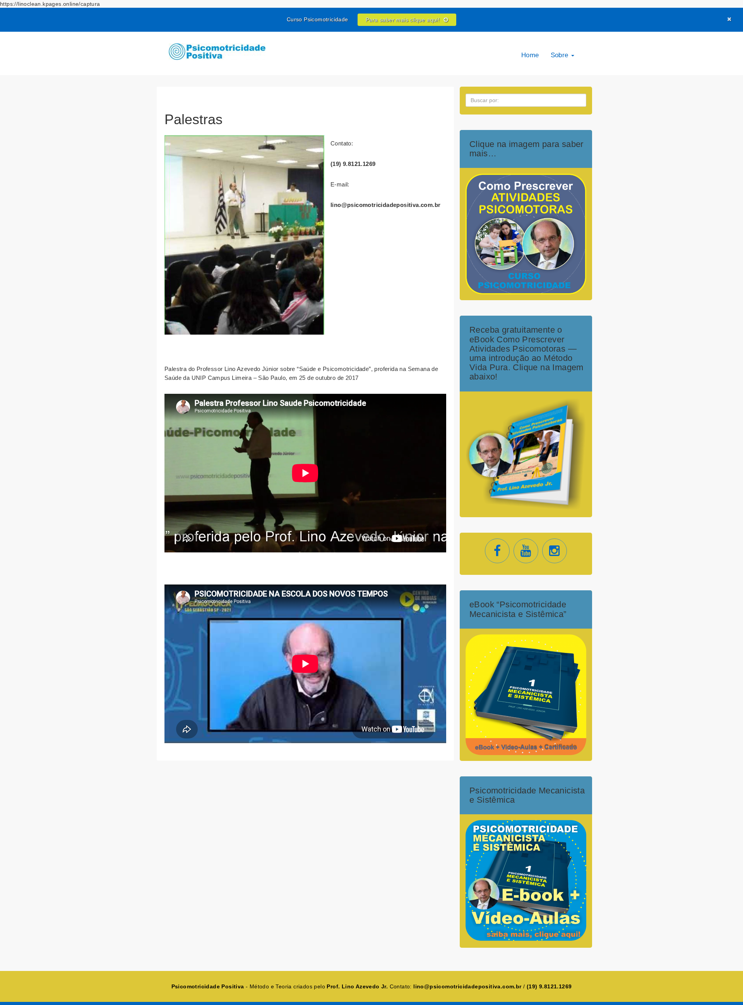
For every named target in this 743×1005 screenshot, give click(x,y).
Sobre (560, 55)
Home (530, 55)
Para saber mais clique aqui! (404, 20)
